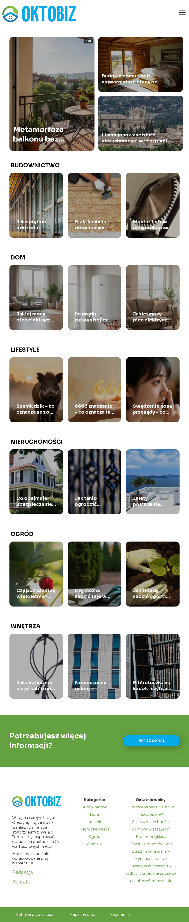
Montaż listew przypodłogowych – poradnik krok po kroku (153, 225)
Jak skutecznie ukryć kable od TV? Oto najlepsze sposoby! (34, 686)
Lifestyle (25, 349)
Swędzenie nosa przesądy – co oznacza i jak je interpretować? (152, 409)
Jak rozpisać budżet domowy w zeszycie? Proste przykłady (151, 829)
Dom (18, 257)
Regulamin (120, 914)
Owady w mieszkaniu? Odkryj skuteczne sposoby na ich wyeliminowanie (151, 873)
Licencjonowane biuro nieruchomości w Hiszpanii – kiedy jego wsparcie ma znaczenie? (136, 138)
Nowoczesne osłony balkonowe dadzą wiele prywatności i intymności (91, 686)
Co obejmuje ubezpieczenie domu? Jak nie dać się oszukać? (34, 501)
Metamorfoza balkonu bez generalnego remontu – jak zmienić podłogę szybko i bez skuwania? (44, 134)
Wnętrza (26, 626)
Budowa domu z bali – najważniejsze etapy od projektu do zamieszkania (133, 79)
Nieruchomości (37, 442)
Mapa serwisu (82, 914)
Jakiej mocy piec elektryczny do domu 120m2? (152, 317)
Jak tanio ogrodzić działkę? (86, 501)
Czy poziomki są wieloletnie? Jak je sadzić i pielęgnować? (36, 594)
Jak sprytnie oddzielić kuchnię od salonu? (31, 225)
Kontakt (21, 882)
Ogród (22, 534)
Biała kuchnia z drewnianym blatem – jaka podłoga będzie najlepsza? (93, 225)
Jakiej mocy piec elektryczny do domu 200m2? (36, 317)
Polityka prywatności (35, 914)
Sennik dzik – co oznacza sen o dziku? (35, 409)
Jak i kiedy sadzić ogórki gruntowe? (149, 594)
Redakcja (22, 872)
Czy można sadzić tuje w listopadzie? (90, 594)
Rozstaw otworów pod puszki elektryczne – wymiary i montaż (151, 851)
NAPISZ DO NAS (152, 741)
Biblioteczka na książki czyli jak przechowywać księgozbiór (151, 686)
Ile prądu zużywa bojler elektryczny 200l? (91, 317)
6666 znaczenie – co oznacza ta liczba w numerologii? (93, 409)
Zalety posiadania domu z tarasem (152, 501)
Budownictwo (35, 165)
